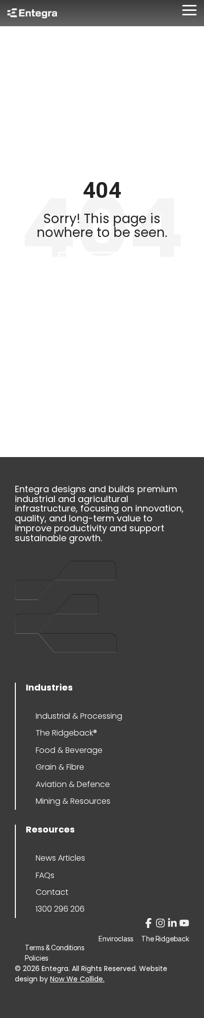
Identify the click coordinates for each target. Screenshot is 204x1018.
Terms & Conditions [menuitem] (54, 947)
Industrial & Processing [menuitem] (79, 716)
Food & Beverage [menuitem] (69, 750)
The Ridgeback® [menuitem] (66, 733)
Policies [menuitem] (36, 958)
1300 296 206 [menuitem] (60, 909)
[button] (189, 9)
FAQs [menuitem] (45, 875)
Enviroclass (116, 939)
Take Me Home (102, 265)
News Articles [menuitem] (60, 858)
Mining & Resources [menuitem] (73, 801)
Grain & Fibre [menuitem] (60, 767)
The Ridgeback (165, 939)
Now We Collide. (77, 979)
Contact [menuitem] (52, 892)
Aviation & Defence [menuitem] (73, 784)
